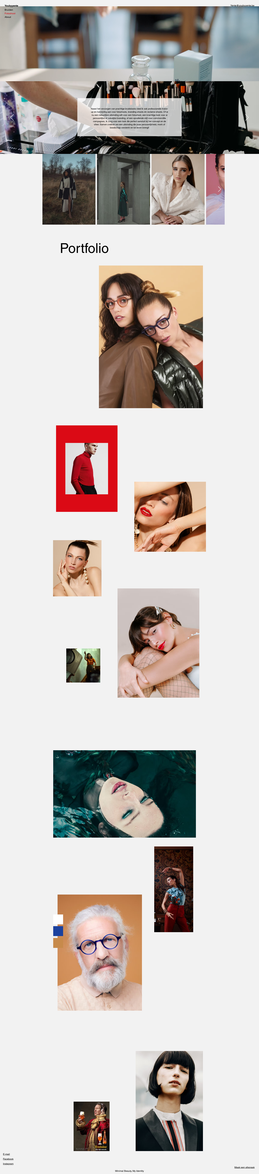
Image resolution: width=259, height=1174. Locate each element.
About (8, 17)
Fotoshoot (10, 13)
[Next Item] (219, 189)
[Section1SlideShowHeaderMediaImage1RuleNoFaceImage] (129, 146)
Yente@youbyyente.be (242, 5)
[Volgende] (247, 117)
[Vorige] (12, 117)
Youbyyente (11, 5)
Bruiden (9, 9)
